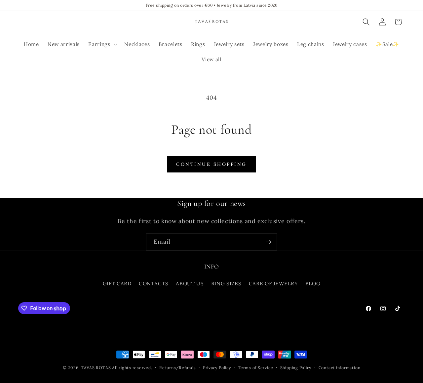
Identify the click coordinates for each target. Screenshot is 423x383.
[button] (102, 44)
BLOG (313, 283)
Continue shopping (211, 164)
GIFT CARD (117, 283)
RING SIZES (226, 283)
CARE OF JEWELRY (273, 283)
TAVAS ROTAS (96, 367)
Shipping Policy (296, 367)
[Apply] (269, 242)
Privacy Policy (217, 367)
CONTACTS (154, 283)
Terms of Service (255, 367)
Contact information (340, 367)
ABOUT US (190, 283)
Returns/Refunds (177, 367)
